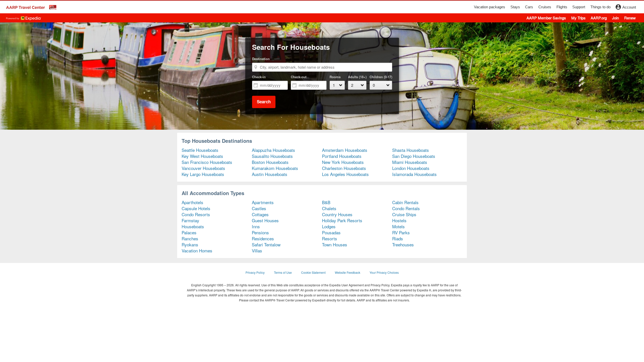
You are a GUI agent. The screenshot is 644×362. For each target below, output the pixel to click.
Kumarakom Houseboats (275, 168)
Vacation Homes (197, 250)
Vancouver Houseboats (203, 168)
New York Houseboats (343, 162)
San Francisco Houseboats (207, 162)
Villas (257, 250)
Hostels (399, 220)
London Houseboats (410, 168)
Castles (259, 208)
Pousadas (331, 232)
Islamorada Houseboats (414, 174)
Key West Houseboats (202, 156)
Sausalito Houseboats (272, 156)
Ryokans (190, 244)
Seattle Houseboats (200, 150)
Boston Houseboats (270, 162)
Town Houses (334, 244)
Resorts (329, 238)
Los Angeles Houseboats (345, 174)
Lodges (329, 226)
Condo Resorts (196, 214)
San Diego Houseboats (413, 156)
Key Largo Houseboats (203, 174)
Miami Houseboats (409, 162)
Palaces (189, 232)
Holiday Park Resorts (342, 220)
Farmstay (190, 220)
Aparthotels (192, 202)
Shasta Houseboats (410, 150)
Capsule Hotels (196, 208)
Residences (263, 238)
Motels (398, 226)
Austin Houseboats (269, 174)
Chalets (329, 208)
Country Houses (337, 214)
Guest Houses (265, 220)
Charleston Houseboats (344, 168)
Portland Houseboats (341, 156)
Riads (397, 238)
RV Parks (401, 232)
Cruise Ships (404, 214)
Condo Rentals (406, 208)
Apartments (263, 202)
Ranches (190, 238)
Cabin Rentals (405, 202)
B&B (326, 202)
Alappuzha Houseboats (273, 150)
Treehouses (403, 244)
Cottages (260, 214)
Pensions (260, 232)
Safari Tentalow (266, 244)
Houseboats (193, 226)
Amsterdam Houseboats (344, 150)
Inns (256, 226)
